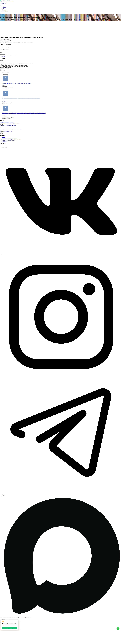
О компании (4, 7)
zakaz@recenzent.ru (39, 20)
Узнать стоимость (3, 3)
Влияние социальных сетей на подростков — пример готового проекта (11, 132)
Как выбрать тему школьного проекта (6, 131)
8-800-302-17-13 (3, 0)
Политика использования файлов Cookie (8, 140)
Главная (1, 14)
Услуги (3, 8)
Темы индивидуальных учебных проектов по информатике (9, 123)
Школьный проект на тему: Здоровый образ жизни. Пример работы (11, 129)
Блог (2, 9)
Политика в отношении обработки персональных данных (11, 139)
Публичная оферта (5, 138)
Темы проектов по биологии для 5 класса (6, 122)
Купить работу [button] (4, 86)
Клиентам (3, 6)
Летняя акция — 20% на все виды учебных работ (8, 125)
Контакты (3, 137)
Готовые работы (5, 14)
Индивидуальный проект (13, 14)
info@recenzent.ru (10, 0)
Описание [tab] (3, 56)
